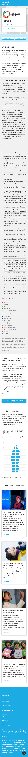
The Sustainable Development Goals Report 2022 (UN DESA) (13, 564)
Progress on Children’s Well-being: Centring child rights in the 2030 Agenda (14, 514)
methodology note (5, 350)
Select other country (12, 24)
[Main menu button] (25, 3)
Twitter (3, 724)
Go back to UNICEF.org (8, 706)
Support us (5, 720)
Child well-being (8, 38)
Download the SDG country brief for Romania (15, 401)
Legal (3, 716)
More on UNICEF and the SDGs (13, 662)
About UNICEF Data (7, 710)
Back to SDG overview (9, 28)
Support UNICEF (6, 726)
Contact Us (4, 714)
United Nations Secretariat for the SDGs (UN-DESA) (13, 611)
